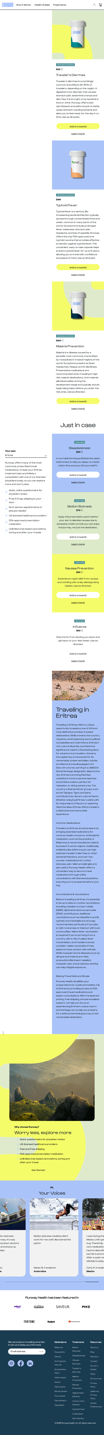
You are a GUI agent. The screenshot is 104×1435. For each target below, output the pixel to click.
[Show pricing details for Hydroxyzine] (82, 452)
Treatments (59, 4)
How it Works (23, 4)
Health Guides (42, 4)
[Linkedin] (30, 1363)
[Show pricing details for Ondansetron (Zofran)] (82, 572)
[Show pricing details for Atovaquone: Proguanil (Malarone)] (62, 340)
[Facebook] (21, 1363)
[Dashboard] (94, 5)
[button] (100, 4)
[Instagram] (11, 1363)
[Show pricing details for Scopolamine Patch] (82, 510)
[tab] (12, 1282)
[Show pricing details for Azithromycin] (62, 69)
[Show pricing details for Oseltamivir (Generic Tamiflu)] (82, 631)
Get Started (38, 1170)
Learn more (78, 133)
